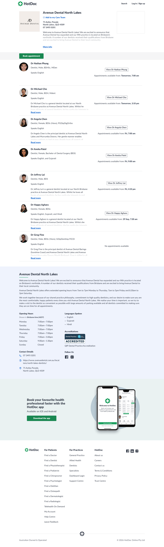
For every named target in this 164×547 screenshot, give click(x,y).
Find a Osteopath (52, 491)
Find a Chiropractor (53, 476)
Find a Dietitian (51, 486)
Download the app (41, 418)
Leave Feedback (51, 522)
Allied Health (75, 461)
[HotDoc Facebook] (127, 451)
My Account (49, 512)
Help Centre (49, 517)
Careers (98, 461)
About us (99, 455)
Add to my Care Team (55, 18)
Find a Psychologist (53, 481)
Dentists (73, 466)
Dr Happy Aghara (40, 205)
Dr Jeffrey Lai (38, 175)
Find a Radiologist (52, 501)
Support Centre (76, 481)
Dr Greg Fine (37, 235)
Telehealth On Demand (54, 507)
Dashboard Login (77, 476)
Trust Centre (100, 481)
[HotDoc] (27, 3)
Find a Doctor (50, 455)
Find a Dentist (50, 461)
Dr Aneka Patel (38, 149)
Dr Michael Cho (39, 89)
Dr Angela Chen (39, 119)
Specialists (74, 471)
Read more (36, 112)
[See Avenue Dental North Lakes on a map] (131, 22)
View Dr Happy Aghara (116, 213)
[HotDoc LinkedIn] (132, 451)
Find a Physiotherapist (54, 466)
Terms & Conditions (103, 471)
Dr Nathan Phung (40, 63)
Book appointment (31, 56)
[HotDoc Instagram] (137, 451)
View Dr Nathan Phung (116, 70)
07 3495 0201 (29, 355)
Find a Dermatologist (53, 496)
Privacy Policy (101, 476)
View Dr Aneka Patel (116, 155)
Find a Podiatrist (51, 471)
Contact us (99, 466)
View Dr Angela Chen (116, 128)
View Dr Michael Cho (116, 97)
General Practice (76, 455)
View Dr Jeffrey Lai (116, 183)
